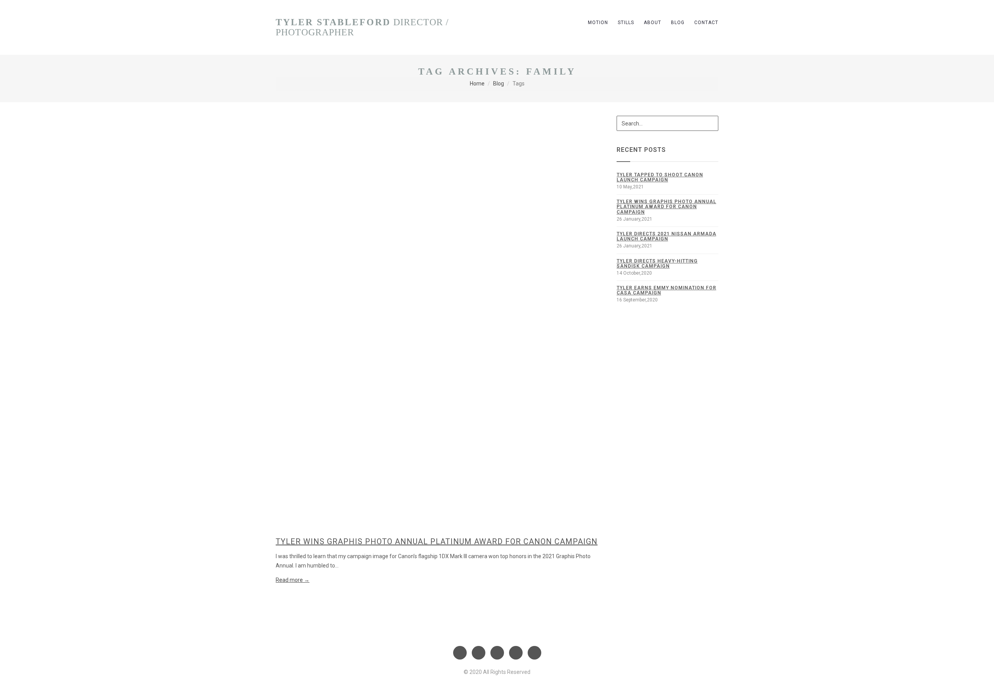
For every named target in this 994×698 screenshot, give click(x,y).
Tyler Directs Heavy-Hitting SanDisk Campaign (657, 263)
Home (477, 83)
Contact (706, 22)
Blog (678, 22)
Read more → (292, 580)
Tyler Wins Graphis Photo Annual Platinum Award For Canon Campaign (437, 541)
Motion (598, 22)
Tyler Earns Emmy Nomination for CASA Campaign (666, 290)
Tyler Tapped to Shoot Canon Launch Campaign (660, 177)
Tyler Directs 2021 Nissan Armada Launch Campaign (666, 236)
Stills (626, 22)
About (652, 22)
